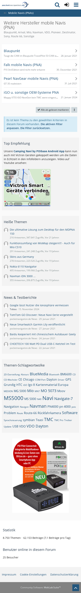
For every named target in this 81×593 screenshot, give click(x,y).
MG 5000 (20, 391)
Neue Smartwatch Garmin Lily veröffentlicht (37, 324)
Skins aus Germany (22, 256)
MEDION (8, 391)
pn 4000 (65, 406)
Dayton (52, 379)
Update (7, 426)
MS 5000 (30, 399)
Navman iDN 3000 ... (23, 276)
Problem (10, 413)
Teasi (39, 420)
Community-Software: (41, 587)
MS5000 (13, 397)
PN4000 (52, 406)
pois (74, 406)
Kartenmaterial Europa (52, 385)
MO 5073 (48, 390)
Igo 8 (31, 385)
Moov (61, 391)
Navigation (11, 406)
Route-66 (30, 413)
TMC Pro (58, 420)
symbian (29, 420)
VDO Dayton (37, 426)
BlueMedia (39, 373)
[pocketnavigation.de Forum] (15, 4)
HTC (19, 385)
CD (74, 374)
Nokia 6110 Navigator (23, 266)
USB (15, 426)
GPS (68, 379)
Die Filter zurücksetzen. (35, 128)
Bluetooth (54, 374)
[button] (76, 4)
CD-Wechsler (11, 379)
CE (20, 379)
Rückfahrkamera (49, 413)
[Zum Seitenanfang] (75, 587)
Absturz (25, 374)
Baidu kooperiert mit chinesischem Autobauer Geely (43, 334)
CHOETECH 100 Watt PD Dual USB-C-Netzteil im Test (42, 344)
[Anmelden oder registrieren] (66, 4)
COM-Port (40, 379)
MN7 (37, 391)
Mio (30, 390)
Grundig (9, 385)
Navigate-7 (63, 398)
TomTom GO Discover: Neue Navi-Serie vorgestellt (41, 315)
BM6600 (66, 374)
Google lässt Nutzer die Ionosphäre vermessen (39, 305)
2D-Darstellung (12, 374)
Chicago (28, 379)
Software (70, 412)
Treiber (68, 420)
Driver (61, 379)
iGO (25, 385)
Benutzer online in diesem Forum (29, 549)
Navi (47, 397)
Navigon (24, 406)
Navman (38, 406)
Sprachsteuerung (13, 420)
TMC (48, 419)
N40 (39, 399)
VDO (22, 426)
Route (20, 413)
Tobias (13, 309)
